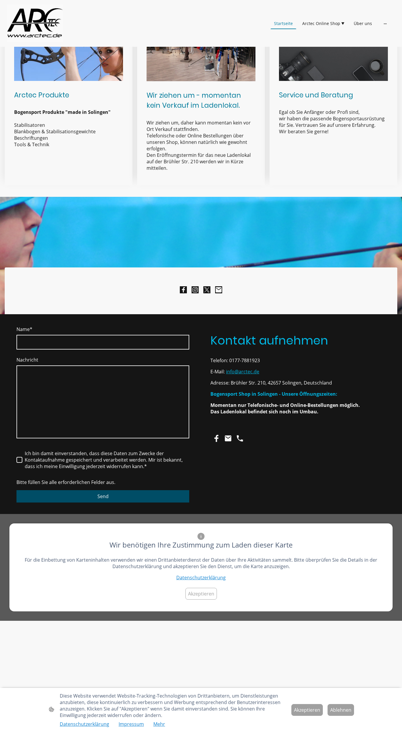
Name (24, 329)
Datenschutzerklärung (201, 577)
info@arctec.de (242, 371)
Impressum (131, 724)
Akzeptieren (201, 593)
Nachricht (27, 360)
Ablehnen (340, 710)
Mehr (159, 724)
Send (103, 496)
